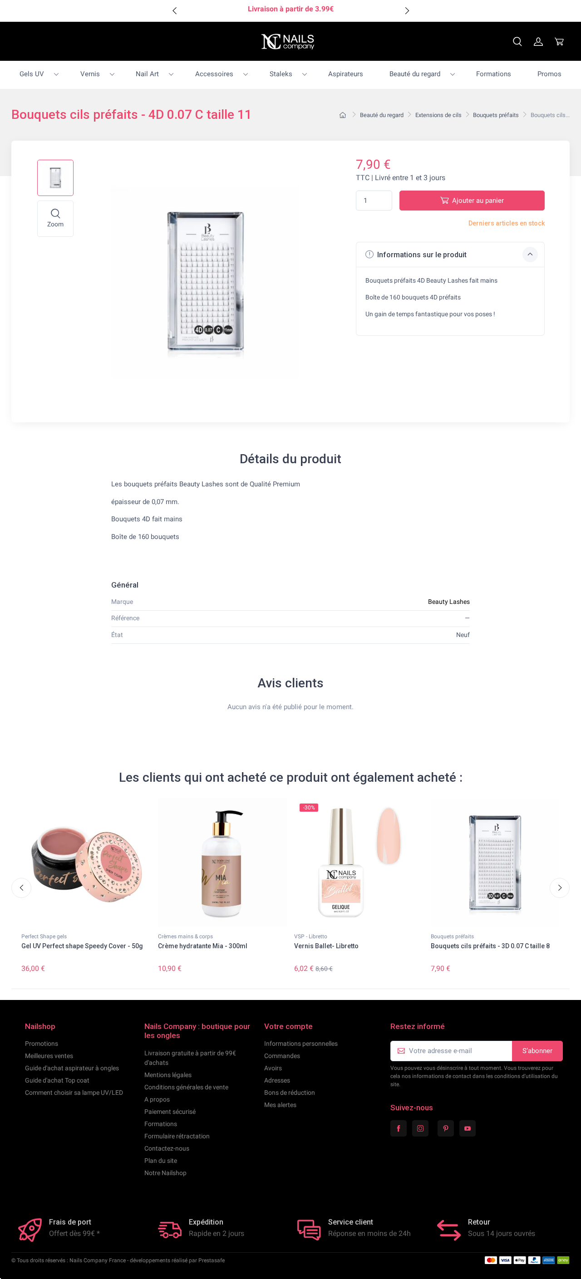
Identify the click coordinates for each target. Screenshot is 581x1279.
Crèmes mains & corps (185, 936)
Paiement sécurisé (170, 1111)
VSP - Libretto (310, 936)
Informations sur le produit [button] (421, 254)
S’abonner (537, 1051)
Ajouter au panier (478, 200)
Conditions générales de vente (186, 1087)
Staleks (281, 74)
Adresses (277, 1080)
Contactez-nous (166, 1148)
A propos (157, 1099)
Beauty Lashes (449, 601)
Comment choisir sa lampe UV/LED (74, 1092)
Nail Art (147, 74)
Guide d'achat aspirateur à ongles (72, 1068)
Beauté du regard (414, 74)
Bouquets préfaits (452, 936)
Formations (493, 74)
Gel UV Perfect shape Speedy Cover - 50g (82, 946)
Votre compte (288, 1026)
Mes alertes (280, 1104)
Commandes (282, 1055)
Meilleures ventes (49, 1055)
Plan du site (160, 1160)
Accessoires (214, 74)
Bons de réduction (289, 1092)
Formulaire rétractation (177, 1136)
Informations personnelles (301, 1043)
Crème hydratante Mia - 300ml (202, 946)
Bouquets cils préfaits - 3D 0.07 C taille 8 (490, 946)
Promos (549, 74)
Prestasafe (211, 1260)
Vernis (90, 74)
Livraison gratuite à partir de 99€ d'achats (190, 1057)
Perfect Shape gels (44, 936)
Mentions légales (168, 1074)
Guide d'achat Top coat (57, 1080)
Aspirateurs (345, 74)
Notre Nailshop (165, 1172)
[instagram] (420, 1128)
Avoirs (273, 1068)
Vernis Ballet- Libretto (326, 946)
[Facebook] (398, 1128)
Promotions (41, 1043)
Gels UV (32, 74)
